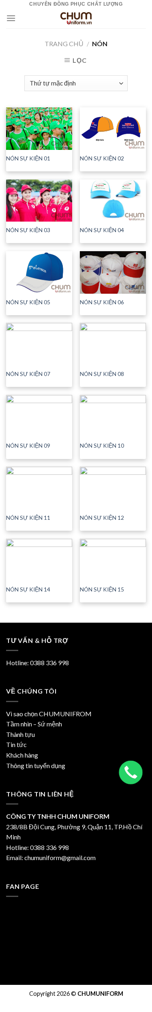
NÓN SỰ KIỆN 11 (28, 518)
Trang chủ (64, 43)
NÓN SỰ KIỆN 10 (102, 445)
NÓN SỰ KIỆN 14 (28, 589)
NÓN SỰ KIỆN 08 (102, 374)
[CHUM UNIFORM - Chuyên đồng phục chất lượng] (76, 18)
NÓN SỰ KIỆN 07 (28, 374)
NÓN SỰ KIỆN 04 (102, 230)
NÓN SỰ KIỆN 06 (102, 302)
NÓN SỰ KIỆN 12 (102, 518)
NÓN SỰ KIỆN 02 (102, 158)
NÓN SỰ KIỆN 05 (28, 302)
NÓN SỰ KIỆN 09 (28, 445)
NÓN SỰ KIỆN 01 (28, 158)
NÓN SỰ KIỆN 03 (28, 230)
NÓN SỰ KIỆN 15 (102, 589)
